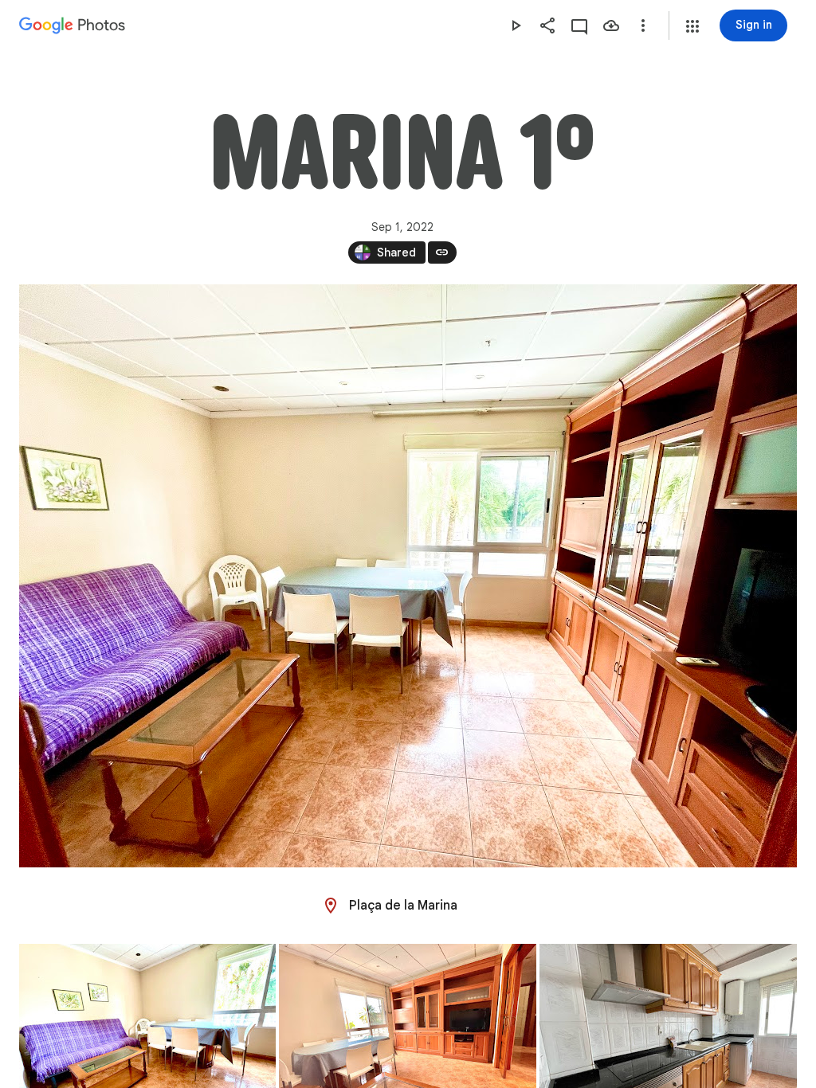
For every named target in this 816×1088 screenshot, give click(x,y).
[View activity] (579, 25)
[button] (692, 26)
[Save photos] (611, 25)
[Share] (547, 25)
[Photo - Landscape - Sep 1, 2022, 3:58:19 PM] (408, 575)
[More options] (643, 25)
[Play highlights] (515, 25)
